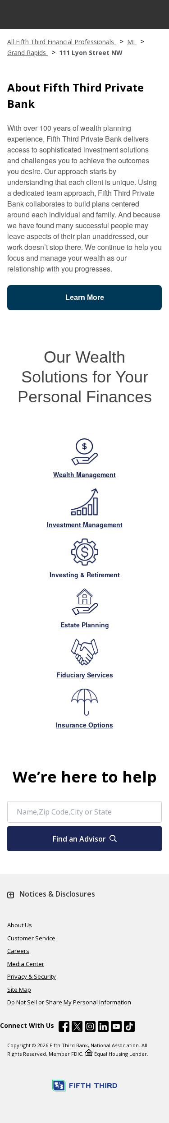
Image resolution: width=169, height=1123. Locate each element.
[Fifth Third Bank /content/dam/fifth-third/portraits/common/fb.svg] (64, 1028)
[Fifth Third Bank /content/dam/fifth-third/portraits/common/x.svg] (77, 1028)
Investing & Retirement (85, 574)
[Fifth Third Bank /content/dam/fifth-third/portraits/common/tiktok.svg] (129, 1028)
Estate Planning (84, 624)
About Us (19, 925)
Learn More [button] (84, 297)
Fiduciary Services (84, 674)
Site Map (19, 989)
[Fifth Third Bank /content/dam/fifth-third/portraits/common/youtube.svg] (116, 1028)
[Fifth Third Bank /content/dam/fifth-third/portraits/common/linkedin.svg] (103, 1028)
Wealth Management (84, 474)
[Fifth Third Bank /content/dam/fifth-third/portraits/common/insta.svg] (90, 1028)
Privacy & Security (31, 976)
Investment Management (85, 524)
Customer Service (31, 938)
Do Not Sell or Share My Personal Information (69, 1002)
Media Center (25, 964)
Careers (18, 951)
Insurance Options (84, 724)
